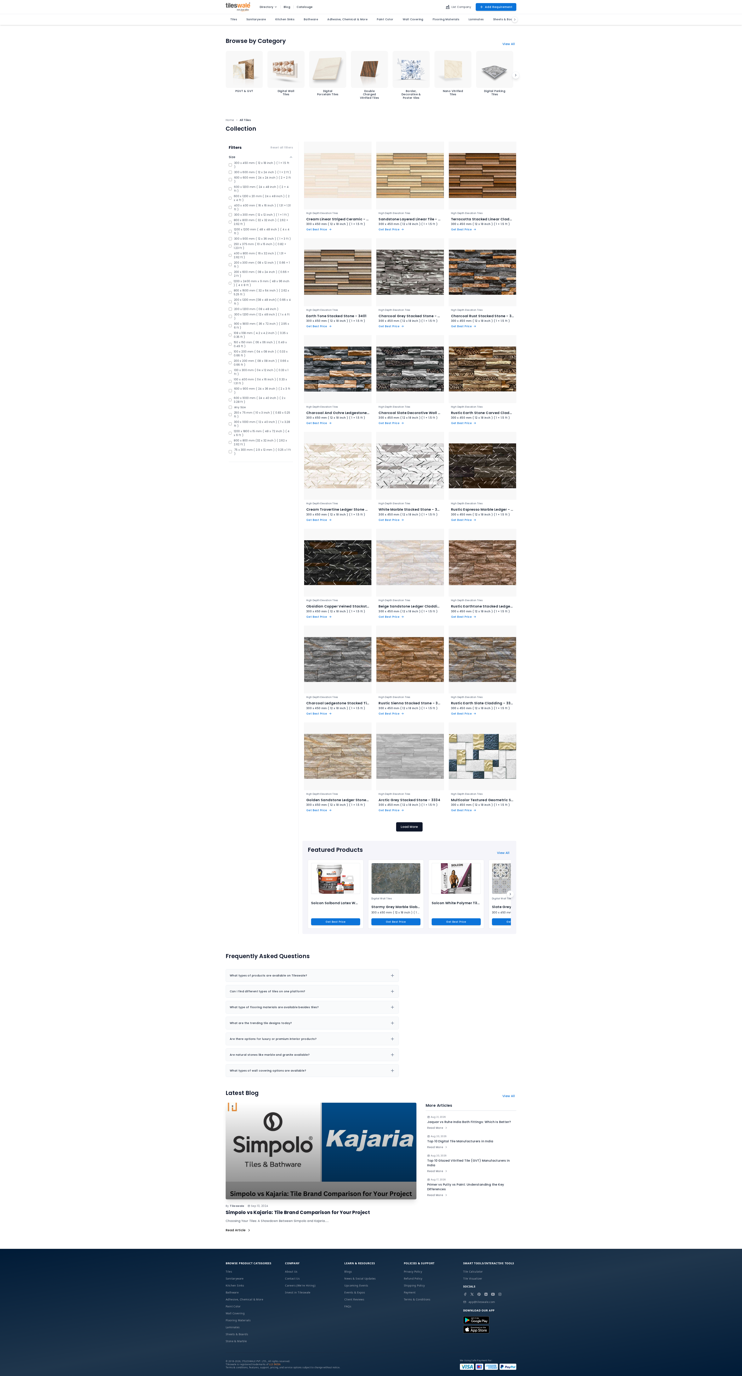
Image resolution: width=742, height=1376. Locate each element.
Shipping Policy (414, 1285)
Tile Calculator (473, 1271)
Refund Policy (413, 1278)
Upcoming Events (356, 1285)
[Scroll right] (515, 75)
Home (230, 120)
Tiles (229, 1271)
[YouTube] (493, 1294)
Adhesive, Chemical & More (244, 1299)
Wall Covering (235, 1313)
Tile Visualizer (472, 1278)
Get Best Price (336, 922)
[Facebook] (465, 1294)
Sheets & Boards (237, 1334)
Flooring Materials (238, 1320)
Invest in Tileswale (298, 1292)
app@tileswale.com (482, 1302)
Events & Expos (354, 1292)
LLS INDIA (275, 1364)
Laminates (233, 1327)
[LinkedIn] (486, 1294)
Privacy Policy (413, 1271)
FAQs (347, 1306)
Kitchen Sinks (235, 1285)
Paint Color (233, 1306)
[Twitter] (472, 1294)
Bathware (232, 1292)
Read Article (236, 1230)
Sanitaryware (235, 1278)
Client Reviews (354, 1299)
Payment (410, 1292)
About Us (291, 1271)
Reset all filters (282, 147)
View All (508, 44)
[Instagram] (500, 1294)
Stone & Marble (236, 1341)
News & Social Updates (360, 1278)
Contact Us (292, 1278)
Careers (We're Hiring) (300, 1285)
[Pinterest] (479, 1294)
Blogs (348, 1271)
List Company (461, 7)
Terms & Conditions (417, 1299)
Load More (409, 827)
